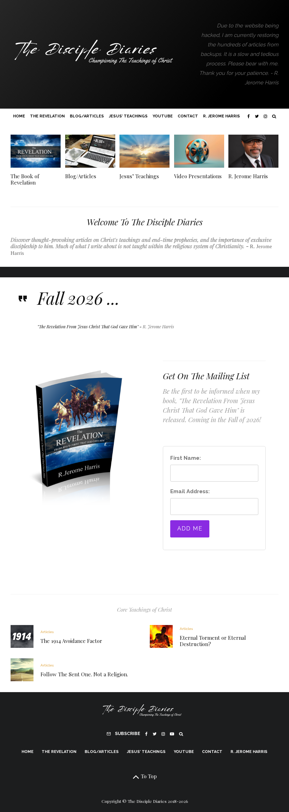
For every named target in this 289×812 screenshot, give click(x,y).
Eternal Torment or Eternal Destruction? (213, 640)
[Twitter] (256, 116)
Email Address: (190, 491)
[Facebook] (248, 116)
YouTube (163, 116)
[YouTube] (172, 734)
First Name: (185, 458)
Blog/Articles (87, 116)
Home (19, 116)
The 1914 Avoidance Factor (71, 641)
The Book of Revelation (25, 179)
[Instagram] (265, 116)
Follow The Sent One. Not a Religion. (84, 674)
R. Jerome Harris (221, 116)
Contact (188, 116)
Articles (47, 632)
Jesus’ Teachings (128, 116)
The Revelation (47, 116)
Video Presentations (198, 176)
